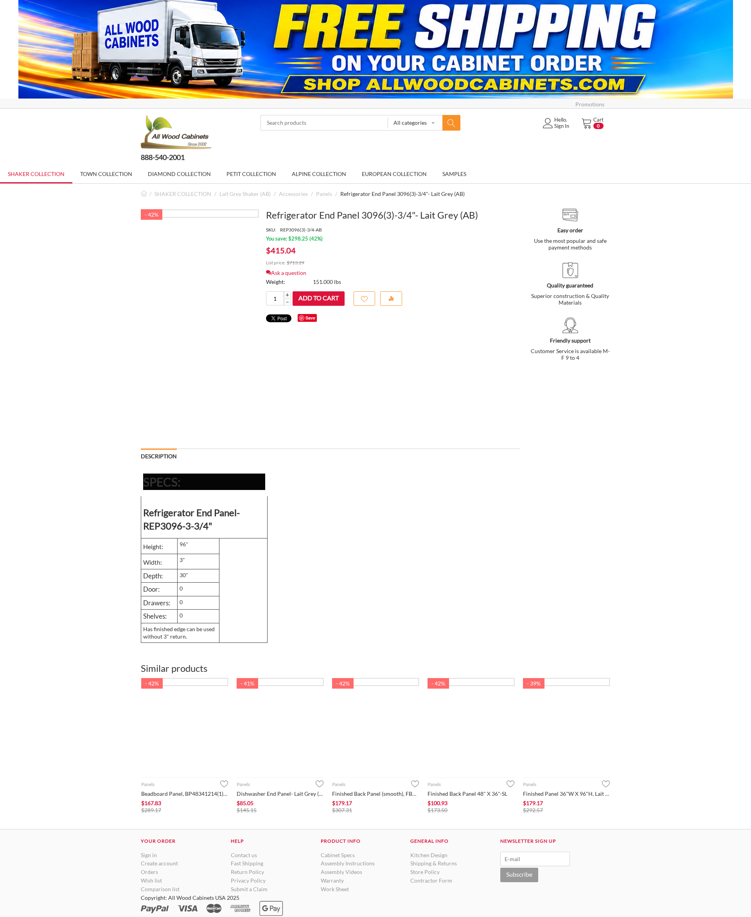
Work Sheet (335, 889)
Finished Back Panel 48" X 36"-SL (467, 793)
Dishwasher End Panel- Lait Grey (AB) (280, 793)
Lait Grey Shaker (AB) (245, 193)
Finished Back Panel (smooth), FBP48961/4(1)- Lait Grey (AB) (375, 793)
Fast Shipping (247, 863)
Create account (159, 863)
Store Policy (425, 872)
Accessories (293, 193)
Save (310, 318)
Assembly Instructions (348, 863)
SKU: (271, 230)
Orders (149, 872)
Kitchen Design (428, 855)
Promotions (589, 104)
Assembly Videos (341, 872)
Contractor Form (431, 880)
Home (144, 194)
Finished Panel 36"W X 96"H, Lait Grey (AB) (566, 793)
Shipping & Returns (433, 863)
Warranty (332, 880)
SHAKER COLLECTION (183, 193)
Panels (324, 193)
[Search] (451, 123)
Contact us (244, 855)
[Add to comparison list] (391, 298)
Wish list (151, 880)
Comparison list (160, 889)
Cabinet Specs (338, 855)
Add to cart (318, 297)
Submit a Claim (249, 889)
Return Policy (247, 872)
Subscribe (519, 874)
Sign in (149, 855)
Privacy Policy (248, 880)
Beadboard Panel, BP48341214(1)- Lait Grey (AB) (184, 793)
